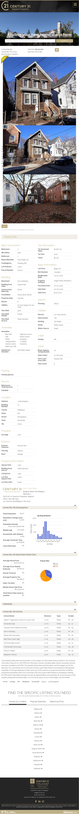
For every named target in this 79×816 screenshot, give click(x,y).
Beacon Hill (37, 725)
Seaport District (37, 749)
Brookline (37, 733)
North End (37, 745)
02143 (43, 682)
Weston (37, 713)
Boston (37, 729)
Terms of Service (29, 229)
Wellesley (37, 768)
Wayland (37, 764)
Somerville (35, 682)
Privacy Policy (22, 229)
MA (18, 682)
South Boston (37, 753)
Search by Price (57, 701)
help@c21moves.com (39, 792)
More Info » (27, 494)
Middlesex (25, 682)
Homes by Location (17, 701)
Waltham (37, 757)
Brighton (37, 709)
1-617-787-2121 (13, 499)
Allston (37, 717)
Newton (37, 741)
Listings (12, 682)
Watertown (37, 761)
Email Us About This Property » (34, 491)
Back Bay (37, 721)
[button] (64, 41)
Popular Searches (38, 701)
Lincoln (37, 737)
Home (5, 682)
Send (4, 226)
